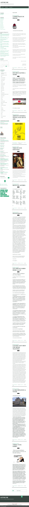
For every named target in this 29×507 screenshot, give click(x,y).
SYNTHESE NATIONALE (3, 40)
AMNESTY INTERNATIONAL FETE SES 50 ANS (19, 117)
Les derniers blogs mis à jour (9, 504)
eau (4, 193)
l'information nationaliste (4, 53)
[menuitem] (2, 7)
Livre (1, 98)
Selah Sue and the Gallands (3, 34)
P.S (1, 106)
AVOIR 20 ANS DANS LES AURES (4, 168)
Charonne (1, 151)
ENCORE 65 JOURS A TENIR (19, 73)
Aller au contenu (2, 0)
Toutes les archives (2, 29)
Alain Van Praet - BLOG (3, 37)
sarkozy (3, 191)
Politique (2, 109)
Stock (1, 114)
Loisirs (2, 99)
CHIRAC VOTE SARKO (17, 445)
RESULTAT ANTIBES (19, 185)
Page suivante (19, 490)
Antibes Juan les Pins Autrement (3, 73)
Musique (2, 103)
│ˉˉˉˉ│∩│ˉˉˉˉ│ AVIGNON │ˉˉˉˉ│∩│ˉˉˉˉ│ (3, 49)
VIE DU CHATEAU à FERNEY (4, 44)
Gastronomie (2, 92)
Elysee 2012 (2, 87)
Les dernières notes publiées (14, 504)
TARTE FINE (2, 146)
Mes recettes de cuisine (4, 102)
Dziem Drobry (3, 84)
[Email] (5, 181)
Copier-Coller (2, 80)
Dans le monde (3, 83)
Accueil (2, 7)
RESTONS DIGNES (3, 155)
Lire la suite (1, 14)
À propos (10, 7)
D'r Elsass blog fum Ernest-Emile (4, 51)
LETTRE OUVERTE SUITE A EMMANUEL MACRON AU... (4, 159)
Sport (1, 113)
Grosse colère (2, 95)
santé (6, 191)
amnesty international (4, 194)
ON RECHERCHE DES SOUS (4, 140)
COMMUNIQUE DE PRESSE (18, 17)
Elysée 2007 (2, 88)
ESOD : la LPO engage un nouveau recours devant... (4, 55)
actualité (2, 193)
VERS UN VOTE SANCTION (17, 148)
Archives (6, 7)
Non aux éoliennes (3, 105)
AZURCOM (4, 2)
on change (17, 92)
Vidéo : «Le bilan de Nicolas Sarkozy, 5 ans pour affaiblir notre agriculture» (19, 79)
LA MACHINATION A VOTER (19, 390)
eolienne (6, 190)
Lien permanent (15, 67)
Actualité (2, 71)
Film (1, 91)
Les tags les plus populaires (19, 504)
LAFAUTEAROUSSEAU (4, 42)
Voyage (2, 117)
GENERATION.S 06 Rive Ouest (4, 94)
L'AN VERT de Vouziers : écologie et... (4, 55)
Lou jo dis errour (2, 48)
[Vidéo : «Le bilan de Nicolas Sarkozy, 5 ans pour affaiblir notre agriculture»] (19, 82)
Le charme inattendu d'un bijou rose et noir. (4, 35)
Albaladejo (2, 123)
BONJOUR (6, 123)
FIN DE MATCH (17, 213)
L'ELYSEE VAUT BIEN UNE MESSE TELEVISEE (19, 347)
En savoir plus (4, 506)
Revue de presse (3, 110)
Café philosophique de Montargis (4, 47)
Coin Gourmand (3, 77)
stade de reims (2, 190)
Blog (1, 76)
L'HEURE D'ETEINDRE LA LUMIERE (4, 172)
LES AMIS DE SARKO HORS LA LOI (19, 269)
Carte (1, 127)
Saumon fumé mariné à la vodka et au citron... (4, 164)
